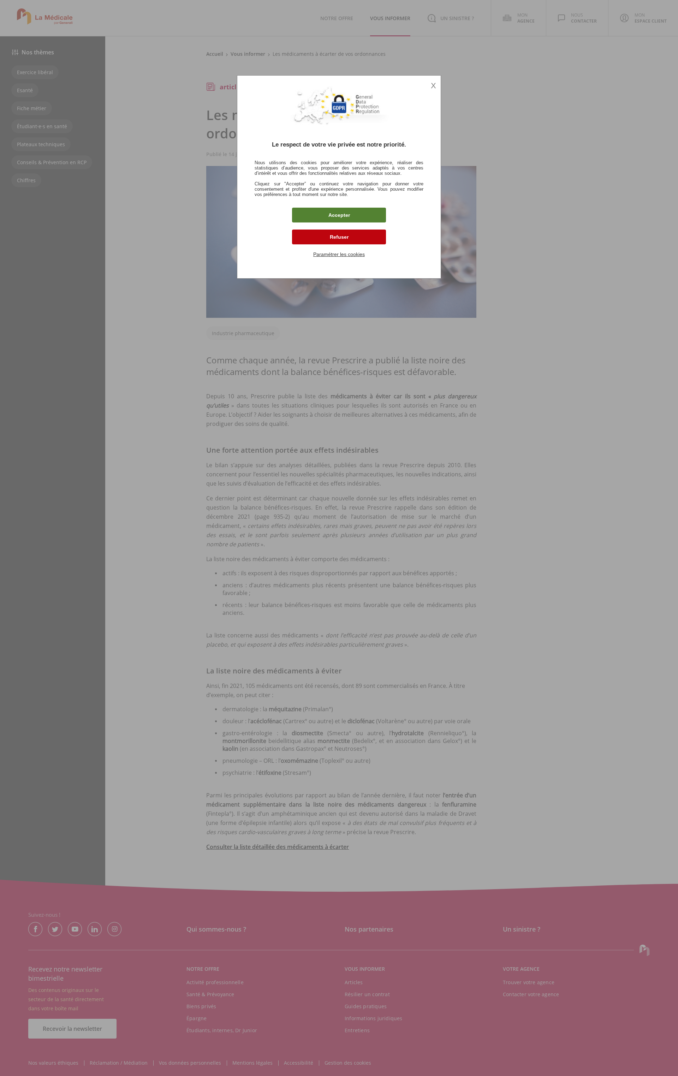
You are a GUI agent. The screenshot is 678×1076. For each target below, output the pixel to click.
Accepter (339, 215)
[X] (339, 538)
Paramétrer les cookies (339, 254)
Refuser (339, 237)
